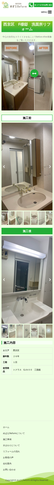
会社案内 (7, 463)
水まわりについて (11, 445)
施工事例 (7, 439)
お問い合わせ (9, 469)
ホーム (6, 427)
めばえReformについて (14, 433)
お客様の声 (8, 457)
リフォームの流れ (11, 451)
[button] (44, 12)
